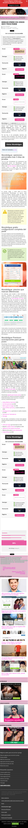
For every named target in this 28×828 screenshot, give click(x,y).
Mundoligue (8, 557)
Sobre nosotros (5, 798)
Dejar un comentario (7, 28)
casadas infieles (10, 426)
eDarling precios (7, 411)
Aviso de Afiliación (5, 809)
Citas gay (2, 782)
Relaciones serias (4, 765)
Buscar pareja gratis (5, 774)
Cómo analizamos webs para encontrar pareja (12, 800)
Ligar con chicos (13, 27)
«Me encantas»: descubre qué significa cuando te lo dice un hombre (12, 594)
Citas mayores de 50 (5, 776)
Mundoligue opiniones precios (21, 560)
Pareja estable (3, 757)
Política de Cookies (6, 815)
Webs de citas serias (5, 759)
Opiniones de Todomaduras (9, 414)
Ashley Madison (20, 119)
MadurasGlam (20, 94)
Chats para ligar (6, 424)
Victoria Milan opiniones (8, 407)
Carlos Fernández (6, 26)
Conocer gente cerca (5, 772)
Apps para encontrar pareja (7, 761)
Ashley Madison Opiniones (9, 402)
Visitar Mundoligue (14, 144)
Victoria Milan (20, 69)
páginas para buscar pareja (14, 395)
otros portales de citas (17, 298)
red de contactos (12, 166)
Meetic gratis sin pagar (8, 406)
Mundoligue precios (20, 562)
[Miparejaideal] (14, 10)
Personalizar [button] (14, 826)
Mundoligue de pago (17, 557)
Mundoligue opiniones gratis (7, 560)
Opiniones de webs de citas (7, 763)
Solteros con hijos (4, 778)
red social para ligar (10, 389)
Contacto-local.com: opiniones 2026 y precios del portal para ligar (9, 568)
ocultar (15, 149)
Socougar (5, 416)
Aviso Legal (4, 812)
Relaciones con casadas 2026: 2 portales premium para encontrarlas (18, 572)
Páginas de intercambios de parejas (11, 428)
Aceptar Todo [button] (15, 823)
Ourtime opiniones (7, 404)
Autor (2, 803)
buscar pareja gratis (17, 430)
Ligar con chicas (14, 17)
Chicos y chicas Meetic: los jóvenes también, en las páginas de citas (11, 642)
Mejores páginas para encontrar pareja (9, 755)
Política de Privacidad (6, 817)
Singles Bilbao (6, 432)
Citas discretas (3, 780)
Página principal (5, 17)
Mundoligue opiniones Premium (7, 562)
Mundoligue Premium (5, 563)
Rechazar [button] (22, 823)
